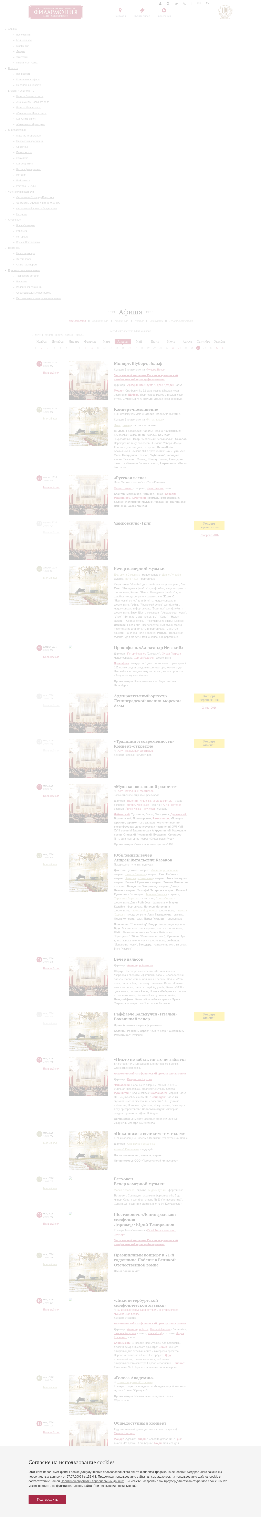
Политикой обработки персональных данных (92, 1481)
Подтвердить (47, 1499)
